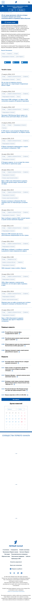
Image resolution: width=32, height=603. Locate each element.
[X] (24, 62)
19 (12, 422)
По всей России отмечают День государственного (13, 332)
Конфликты (9, 53)
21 (18, 422)
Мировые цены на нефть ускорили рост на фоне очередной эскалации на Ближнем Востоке (16, 303)
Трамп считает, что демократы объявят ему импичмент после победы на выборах (16, 369)
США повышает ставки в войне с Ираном (13, 268)
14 (18, 419)
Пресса (18, 79)
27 (6, 413)
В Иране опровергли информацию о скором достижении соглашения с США (14, 147)
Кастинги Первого (24, 552)
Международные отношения (8, 56)
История (16, 53)
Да (12, 10)
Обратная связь (6, 556)
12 (12, 419)
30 (15, 413)
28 (9, 413)
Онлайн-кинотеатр (24, 549)
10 (6, 419)
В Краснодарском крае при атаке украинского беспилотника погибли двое (17, 344)
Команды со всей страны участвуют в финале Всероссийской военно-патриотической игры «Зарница (17, 382)
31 (18, 413)
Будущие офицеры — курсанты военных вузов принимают (17, 375)
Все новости (16, 399)
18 (9, 422)
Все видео (7, 554)
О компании (6, 549)
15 (21, 419)
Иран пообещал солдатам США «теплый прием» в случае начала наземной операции (15, 218)
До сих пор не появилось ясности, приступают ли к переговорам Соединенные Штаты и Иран (14, 83)
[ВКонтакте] (7, 62)
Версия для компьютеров (16, 565)
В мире (3, 53)
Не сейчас (21, 10)
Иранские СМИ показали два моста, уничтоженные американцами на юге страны (15, 234)
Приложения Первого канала (10, 552)
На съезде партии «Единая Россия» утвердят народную (17, 362)
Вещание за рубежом (17, 569)
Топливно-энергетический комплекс (10, 178)
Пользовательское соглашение (19, 554)
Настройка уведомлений (16, 562)
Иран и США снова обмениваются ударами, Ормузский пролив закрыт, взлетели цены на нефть (14, 182)
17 (6, 422)
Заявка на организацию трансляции (16, 591)
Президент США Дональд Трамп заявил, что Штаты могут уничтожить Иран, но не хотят (14, 115)
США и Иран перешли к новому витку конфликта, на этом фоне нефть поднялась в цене (14, 283)
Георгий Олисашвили (6, 50)
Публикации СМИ (16, 558)
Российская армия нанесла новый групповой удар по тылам (17, 338)
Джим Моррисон (19, 56)
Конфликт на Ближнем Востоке (14, 76)
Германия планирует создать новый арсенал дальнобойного (17, 350)
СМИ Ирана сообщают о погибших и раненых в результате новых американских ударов (15, 250)
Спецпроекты (14, 549)
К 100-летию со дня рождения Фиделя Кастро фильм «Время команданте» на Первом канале (15, 131)
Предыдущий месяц (6, 409)
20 (15, 422)
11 (9, 419)
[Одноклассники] (16, 62)
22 (21, 422)
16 (25, 419)
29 (12, 413)
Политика (4, 128)
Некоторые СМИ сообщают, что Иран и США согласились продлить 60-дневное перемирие (15, 100)
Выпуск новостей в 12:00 (15, 395)
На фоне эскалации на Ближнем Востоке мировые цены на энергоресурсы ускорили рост (14, 202)
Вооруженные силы (12, 259)
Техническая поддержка (17, 556)
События (28, 556)
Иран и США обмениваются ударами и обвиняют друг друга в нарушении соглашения (12, 319)
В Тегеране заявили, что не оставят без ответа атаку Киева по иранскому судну (15, 163)
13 (15, 419)
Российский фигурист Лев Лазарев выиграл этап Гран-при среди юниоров (16, 389)
